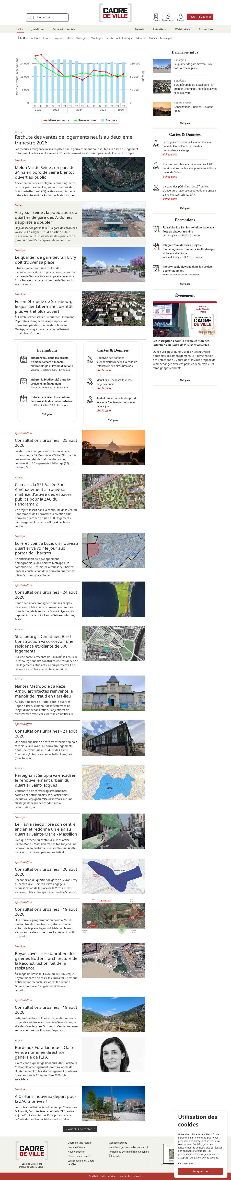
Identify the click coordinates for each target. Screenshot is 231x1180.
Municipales (167, 38)
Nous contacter (76, 1151)
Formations (206, 29)
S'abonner (200, 16)
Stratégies (81, 38)
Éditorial (141, 38)
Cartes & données (63, 29)
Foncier (47, 38)
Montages (96, 38)
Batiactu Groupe (77, 1147)
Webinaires (182, 29)
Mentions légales (118, 1142)
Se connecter (168, 20)
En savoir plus (186, 1163)
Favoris (156, 20)
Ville (20, 29)
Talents (139, 29)
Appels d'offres (64, 38)
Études (153, 38)
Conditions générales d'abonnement (128, 1147)
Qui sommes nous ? (79, 1156)
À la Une (23, 38)
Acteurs (35, 38)
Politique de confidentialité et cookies (129, 1151)
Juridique (38, 29)
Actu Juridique (124, 38)
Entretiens (159, 29)
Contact (180, 20)
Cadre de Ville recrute (79, 1142)
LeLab (109, 38)
